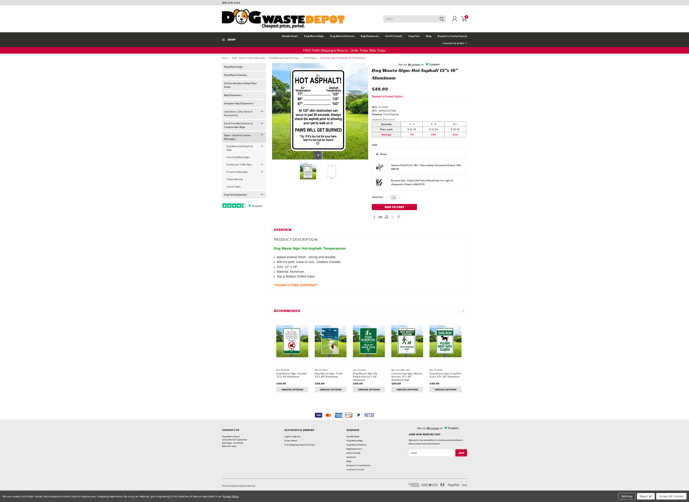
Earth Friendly (393, 35)
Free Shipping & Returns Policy (299, 444)
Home (225, 58)
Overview (283, 229)
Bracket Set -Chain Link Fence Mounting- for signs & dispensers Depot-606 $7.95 (422, 182)
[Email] (380, 217)
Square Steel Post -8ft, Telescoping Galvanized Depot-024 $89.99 (426, 167)
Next (364, 111)
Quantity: (377, 196)
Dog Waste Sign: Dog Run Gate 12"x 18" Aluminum (445, 375)
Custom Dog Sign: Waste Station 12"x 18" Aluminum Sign (406, 376)
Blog (428, 35)
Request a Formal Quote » (387, 96)
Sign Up (296, 436)
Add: (375, 144)
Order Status (290, 440)
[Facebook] (374, 217)
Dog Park (414, 35)
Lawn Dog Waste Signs (238, 157)
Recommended (287, 310)
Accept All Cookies (671, 496)
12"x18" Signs (309, 58)
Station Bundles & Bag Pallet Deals (240, 85)
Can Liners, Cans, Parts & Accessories (238, 113)
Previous (275, 111)
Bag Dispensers (370, 35)
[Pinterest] (398, 217)
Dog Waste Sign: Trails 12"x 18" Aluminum (329, 375)
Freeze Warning (234, 179)
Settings (626, 496)
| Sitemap (250, 485)
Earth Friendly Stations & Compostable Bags (238, 125)
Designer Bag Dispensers (238, 103)
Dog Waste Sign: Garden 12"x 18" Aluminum (291, 375)
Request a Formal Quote (452, 35)
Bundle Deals (290, 35)
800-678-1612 (231, 2)
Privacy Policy (230, 496)
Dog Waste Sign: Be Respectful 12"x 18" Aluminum (365, 376)
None (383, 154)
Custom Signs (233, 186)
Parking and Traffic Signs (239, 164)
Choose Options (292, 389)
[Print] (386, 217)
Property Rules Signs (237, 171)
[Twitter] (392, 217)
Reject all (646, 496)
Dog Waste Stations (342, 35)
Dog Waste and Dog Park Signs (284, 58)
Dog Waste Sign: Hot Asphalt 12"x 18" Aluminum (343, 58)
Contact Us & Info (454, 43)
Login (287, 436)
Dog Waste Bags (314, 35)
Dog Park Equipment (235, 194)
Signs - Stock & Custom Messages (248, 58)
